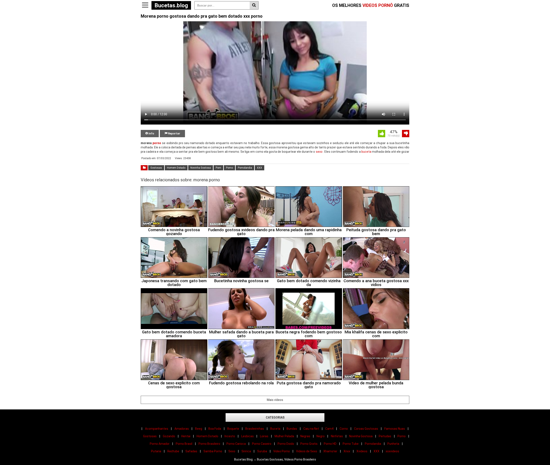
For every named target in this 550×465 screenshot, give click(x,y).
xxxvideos (392, 451)
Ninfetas (337, 436)
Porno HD (330, 443)
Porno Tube (351, 443)
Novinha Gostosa (200, 167)
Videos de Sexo (306, 451)
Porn (218, 167)
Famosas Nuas (394, 428)
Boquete (233, 428)
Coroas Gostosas (366, 428)
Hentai (185, 436)
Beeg (198, 428)
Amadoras (181, 428)
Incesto (230, 436)
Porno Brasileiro (209, 443)
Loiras (264, 436)
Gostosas (156, 167)
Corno (344, 428)
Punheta (393, 443)
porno (157, 143)
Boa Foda (214, 428)
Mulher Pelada (284, 436)
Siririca (246, 451)
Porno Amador (160, 443)
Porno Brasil (184, 443)
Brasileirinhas (254, 428)
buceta (366, 151)
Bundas (292, 428)
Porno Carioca (236, 443)
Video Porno (281, 451)
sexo (319, 151)
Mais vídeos (275, 400)
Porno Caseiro (261, 443)
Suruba (262, 451)
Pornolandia (245, 167)
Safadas (191, 451)
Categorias (275, 417)
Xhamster (330, 451)
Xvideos (361, 451)
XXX (259, 167)
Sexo (231, 451)
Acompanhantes (156, 428)
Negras (305, 436)
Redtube (173, 451)
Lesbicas (247, 436)
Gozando (169, 436)
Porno (229, 167)
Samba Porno (212, 451)
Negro (320, 436)
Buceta (275, 428)
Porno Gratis (309, 443)
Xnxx (347, 451)
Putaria (156, 451)
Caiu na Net (311, 428)
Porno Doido (286, 443)
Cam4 (329, 428)
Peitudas (385, 436)
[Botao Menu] (145, 5)
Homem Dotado (176, 167)
